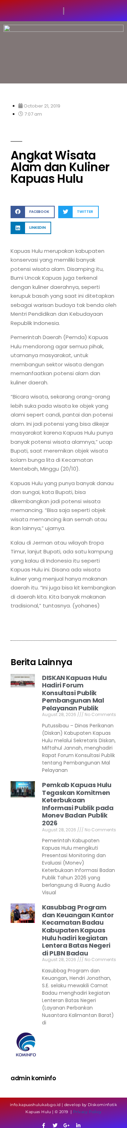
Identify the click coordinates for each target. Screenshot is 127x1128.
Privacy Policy (87, 1111)
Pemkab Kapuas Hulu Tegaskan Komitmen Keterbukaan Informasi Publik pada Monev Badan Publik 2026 (77, 803)
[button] (33, 212)
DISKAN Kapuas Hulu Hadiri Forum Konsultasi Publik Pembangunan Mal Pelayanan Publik (74, 693)
